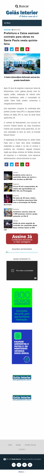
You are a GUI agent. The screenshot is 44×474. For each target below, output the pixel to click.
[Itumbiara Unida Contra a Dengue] (22, 347)
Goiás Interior (16, 459)
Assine (18, 445)
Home (10, 445)
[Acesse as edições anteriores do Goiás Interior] (22, 252)
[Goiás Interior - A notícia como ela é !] (22, 14)
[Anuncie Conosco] (22, 377)
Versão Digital (30, 445)
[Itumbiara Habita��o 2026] (22, 305)
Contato (22, 450)
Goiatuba (7, 30)
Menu (8, 23)
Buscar (23, 6)
